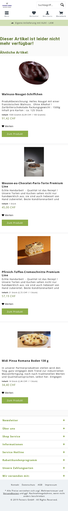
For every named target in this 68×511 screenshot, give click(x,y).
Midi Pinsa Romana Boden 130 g (25, 361)
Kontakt (15, 485)
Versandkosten (11, 493)
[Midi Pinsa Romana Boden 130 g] (34, 339)
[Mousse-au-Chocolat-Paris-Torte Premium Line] (34, 162)
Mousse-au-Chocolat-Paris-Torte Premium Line (32, 185)
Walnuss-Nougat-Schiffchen (22, 94)
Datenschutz (28, 485)
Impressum (51, 485)
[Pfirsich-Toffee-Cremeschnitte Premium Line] (34, 250)
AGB (40, 485)
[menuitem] (7, 14)
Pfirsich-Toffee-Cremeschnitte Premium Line (31, 273)
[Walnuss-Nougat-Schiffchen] (34, 73)
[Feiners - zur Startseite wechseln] (17, 5)
